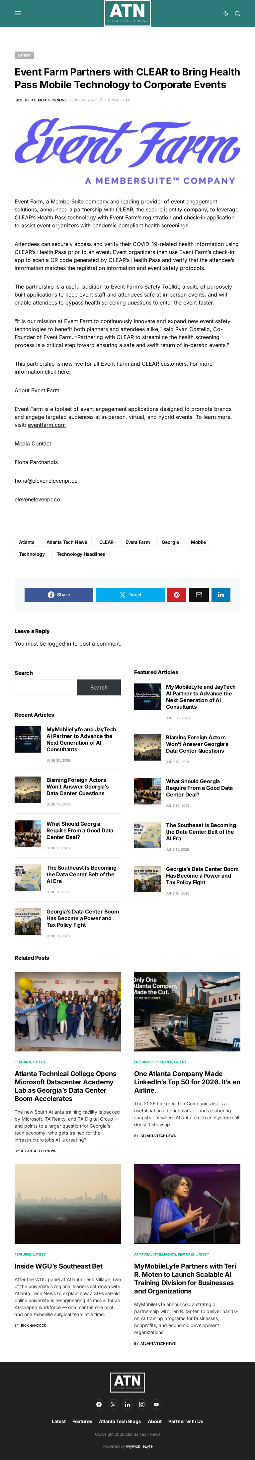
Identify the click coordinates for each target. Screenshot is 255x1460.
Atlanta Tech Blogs (120, 1421)
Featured (23, 1062)
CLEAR (106, 542)
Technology (32, 554)
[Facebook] (99, 1404)
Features (23, 1254)
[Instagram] (141, 1404)
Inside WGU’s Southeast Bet (59, 1266)
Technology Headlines (81, 554)
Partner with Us (185, 1421)
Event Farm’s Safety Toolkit (145, 286)
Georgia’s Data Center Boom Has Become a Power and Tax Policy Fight (82, 918)
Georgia (170, 542)
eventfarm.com (47, 425)
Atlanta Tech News (66, 542)
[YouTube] (156, 1404)
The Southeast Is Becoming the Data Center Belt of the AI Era (81, 874)
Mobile (198, 542)
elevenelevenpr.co (37, 499)
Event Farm (138, 542)
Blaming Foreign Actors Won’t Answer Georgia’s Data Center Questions (77, 786)
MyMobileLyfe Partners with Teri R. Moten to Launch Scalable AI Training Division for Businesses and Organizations (185, 1278)
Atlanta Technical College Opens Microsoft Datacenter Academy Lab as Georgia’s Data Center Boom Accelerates (65, 1086)
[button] (18, 13)
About (155, 1421)
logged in (59, 643)
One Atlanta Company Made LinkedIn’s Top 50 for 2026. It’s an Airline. (187, 1082)
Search (24, 672)
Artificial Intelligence (155, 1254)
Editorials (144, 1062)
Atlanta (27, 542)
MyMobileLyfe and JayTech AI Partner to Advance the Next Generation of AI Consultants (81, 739)
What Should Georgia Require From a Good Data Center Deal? (79, 830)
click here (57, 371)
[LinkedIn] (127, 1404)
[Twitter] (113, 1404)
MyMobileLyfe (139, 1446)
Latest (24, 55)
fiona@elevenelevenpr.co (46, 480)
